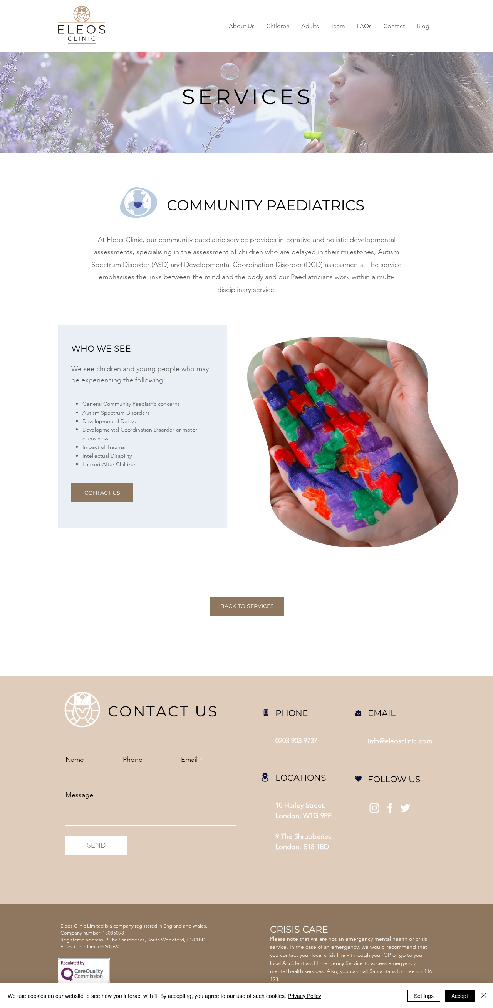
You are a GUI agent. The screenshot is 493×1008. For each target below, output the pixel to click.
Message (79, 794)
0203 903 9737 (296, 740)
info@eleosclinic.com (400, 741)
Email (189, 759)
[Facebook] (389, 808)
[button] (277, 26)
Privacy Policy (304, 996)
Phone (133, 759)
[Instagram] (374, 808)
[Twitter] (405, 808)
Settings (424, 996)
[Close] (483, 996)
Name (74, 759)
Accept (459, 996)
